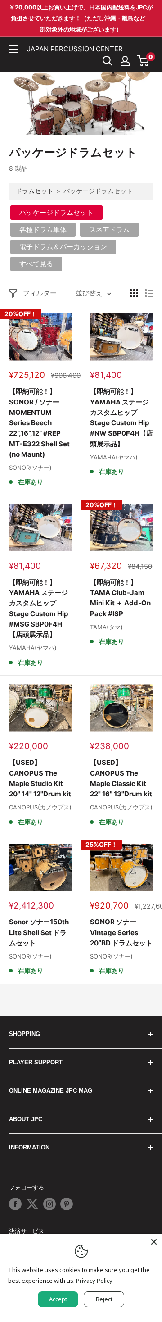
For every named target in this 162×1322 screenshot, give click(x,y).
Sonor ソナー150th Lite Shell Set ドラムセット (39, 932)
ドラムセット (35, 191)
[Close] (153, 1241)
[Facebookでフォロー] (15, 1204)
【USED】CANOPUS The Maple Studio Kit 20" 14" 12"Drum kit (40, 778)
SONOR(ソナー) (30, 467)
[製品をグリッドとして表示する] (134, 293)
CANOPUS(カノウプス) (40, 807)
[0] (143, 60)
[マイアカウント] (125, 61)
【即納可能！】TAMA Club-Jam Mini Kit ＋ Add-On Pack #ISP (120, 598)
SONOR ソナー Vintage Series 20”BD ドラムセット (121, 932)
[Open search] (107, 61)
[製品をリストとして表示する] (149, 293)
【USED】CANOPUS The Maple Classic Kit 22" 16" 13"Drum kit (121, 778)
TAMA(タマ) (106, 627)
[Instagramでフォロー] (49, 1204)
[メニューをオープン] (13, 49)
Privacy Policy (94, 1281)
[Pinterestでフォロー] (66, 1204)
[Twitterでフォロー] (32, 1204)
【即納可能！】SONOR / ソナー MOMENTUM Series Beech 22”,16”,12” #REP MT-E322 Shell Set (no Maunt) (39, 423)
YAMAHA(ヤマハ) (114, 457)
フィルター (40, 293)
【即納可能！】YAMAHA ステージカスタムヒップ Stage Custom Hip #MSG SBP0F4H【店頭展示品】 (38, 608)
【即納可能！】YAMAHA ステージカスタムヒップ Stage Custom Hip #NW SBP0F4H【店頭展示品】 (121, 417)
